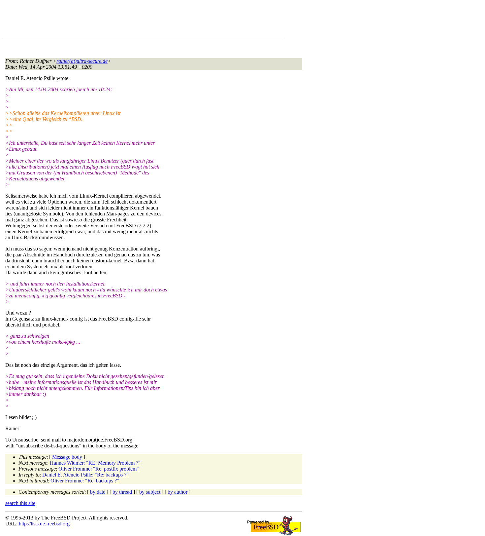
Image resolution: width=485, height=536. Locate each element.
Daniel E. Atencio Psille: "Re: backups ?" (85, 475)
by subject (149, 492)
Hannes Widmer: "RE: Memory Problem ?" (95, 463)
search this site (20, 503)
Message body (67, 457)
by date (97, 492)
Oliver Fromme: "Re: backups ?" (84, 480)
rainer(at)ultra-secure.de (82, 61)
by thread (122, 492)
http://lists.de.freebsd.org (44, 523)
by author (177, 492)
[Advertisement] (125, 20)
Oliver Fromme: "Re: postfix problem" (98, 469)
